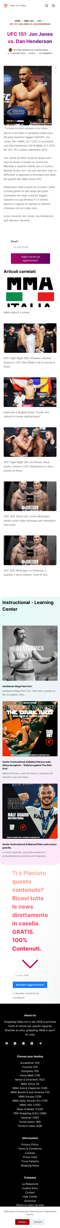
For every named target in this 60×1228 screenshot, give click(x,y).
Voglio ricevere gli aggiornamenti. (30, 258)
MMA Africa (28, 1083)
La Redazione (30, 1183)
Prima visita (30, 1157)
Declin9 (38, 1222)
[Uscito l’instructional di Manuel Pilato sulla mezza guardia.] (30, 811)
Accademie (27, 1062)
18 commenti (45, 53)
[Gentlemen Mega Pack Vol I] (30, 653)
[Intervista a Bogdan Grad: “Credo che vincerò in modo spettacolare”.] (30, 392)
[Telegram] (40, 1043)
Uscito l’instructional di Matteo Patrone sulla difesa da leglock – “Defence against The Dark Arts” (27, 765)
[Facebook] (7, 1043)
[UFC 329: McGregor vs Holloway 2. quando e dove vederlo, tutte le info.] (30, 550)
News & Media (25, 1109)
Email (15, 241)
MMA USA (26, 1104)
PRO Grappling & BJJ (26, 1113)
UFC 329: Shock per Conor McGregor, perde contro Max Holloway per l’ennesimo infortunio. (30, 520)
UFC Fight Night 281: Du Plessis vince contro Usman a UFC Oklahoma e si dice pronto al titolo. (28, 466)
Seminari (26, 1117)
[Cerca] (46, 5)
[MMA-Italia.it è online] (30, 292)
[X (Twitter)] (15, 1043)
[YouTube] (32, 1043)
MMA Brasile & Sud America (27, 1092)
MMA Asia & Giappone (26, 1088)
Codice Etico (30, 1188)
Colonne (27, 1067)
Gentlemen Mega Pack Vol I (17, 686)
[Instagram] (23, 1043)
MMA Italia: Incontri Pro (26, 1100)
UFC (33, 53)
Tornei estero (27, 1121)
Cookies (30, 1152)
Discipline (27, 1071)
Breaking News (30, 1165)
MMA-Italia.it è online (16, 312)
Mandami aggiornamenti (30, 984)
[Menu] (54, 5)
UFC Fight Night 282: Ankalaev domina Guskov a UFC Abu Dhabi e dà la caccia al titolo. (29, 362)
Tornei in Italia (26, 1125)
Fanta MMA (27, 1075)
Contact (30, 1192)
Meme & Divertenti (26, 1079)
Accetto (22, 1222)
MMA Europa (26, 1096)
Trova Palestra (30, 1161)
